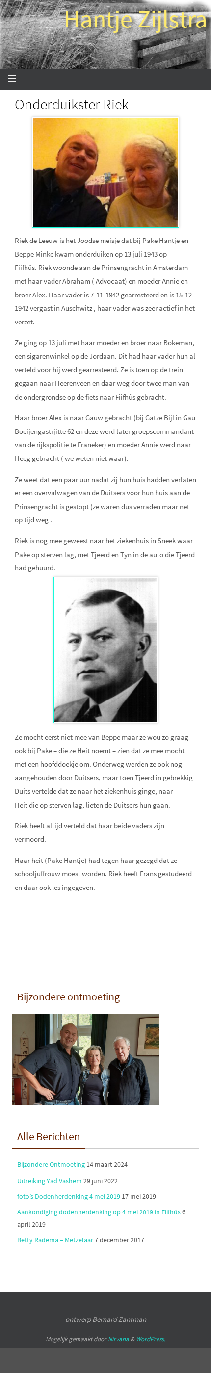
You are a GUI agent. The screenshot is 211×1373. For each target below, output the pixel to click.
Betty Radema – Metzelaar (55, 1240)
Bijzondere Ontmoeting (51, 1164)
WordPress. (150, 1339)
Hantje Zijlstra (136, 19)
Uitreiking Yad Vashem (49, 1180)
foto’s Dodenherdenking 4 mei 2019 (68, 1196)
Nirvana (118, 1339)
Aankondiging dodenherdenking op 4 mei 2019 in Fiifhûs (99, 1212)
